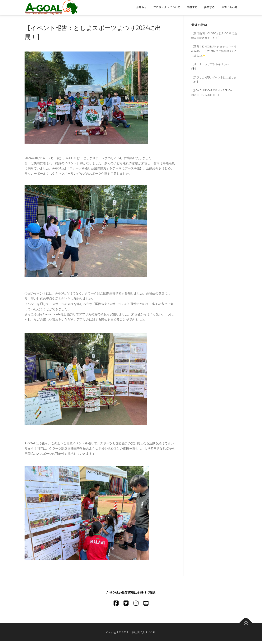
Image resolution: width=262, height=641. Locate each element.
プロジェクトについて (166, 7)
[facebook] (116, 603)
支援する (192, 7)
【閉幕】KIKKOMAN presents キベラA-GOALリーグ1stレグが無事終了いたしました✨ (214, 51)
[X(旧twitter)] (126, 603)
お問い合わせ (229, 7)
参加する (209, 7)
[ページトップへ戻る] (246, 623)
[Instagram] (135, 603)
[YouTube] (145, 603)
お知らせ (141, 7)
